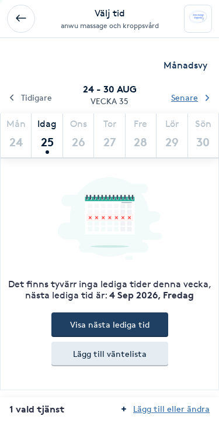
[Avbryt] (21, 19)
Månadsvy (185, 65)
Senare (184, 97)
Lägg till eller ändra (171, 409)
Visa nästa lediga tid (110, 324)
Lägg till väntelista (110, 354)
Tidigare (36, 97)
